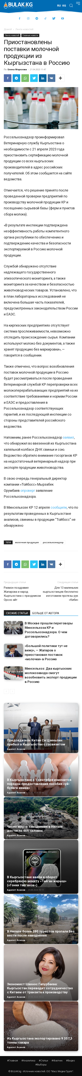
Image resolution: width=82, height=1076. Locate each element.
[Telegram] (36, 18)
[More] (60, 78)
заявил (68, 437)
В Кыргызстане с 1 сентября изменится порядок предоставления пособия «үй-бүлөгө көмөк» (39, 784)
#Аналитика (28, 1060)
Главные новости (30, 35)
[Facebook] (19, 18)
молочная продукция (27, 542)
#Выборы (41, 1064)
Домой (8, 29)
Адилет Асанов (16, 749)
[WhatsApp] (25, 78)
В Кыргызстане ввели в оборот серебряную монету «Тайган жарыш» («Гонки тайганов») (37, 881)
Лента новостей (24, 29)
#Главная (12, 1060)
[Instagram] (28, 18)
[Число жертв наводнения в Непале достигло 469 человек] (41, 818)
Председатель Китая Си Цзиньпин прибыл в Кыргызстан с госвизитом (36, 742)
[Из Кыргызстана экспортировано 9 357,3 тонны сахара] (41, 1026)
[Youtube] (62, 18)
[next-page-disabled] (12, 691)
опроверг (27, 490)
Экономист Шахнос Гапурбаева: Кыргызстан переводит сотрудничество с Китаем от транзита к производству (40, 988)
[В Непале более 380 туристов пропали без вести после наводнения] (41, 919)
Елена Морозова (17, 69)
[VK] (51, 78)
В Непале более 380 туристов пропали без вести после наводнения (40, 933)
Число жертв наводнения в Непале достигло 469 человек (35, 829)
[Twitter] (54, 18)
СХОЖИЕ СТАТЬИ (17, 613)
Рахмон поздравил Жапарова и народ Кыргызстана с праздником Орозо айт (22, 594)
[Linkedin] (43, 78)
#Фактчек (57, 1060)
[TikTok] (45, 18)
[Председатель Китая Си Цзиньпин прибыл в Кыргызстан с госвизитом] (41, 728)
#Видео (70, 1060)
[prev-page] (6, 691)
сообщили (59, 507)
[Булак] (18, 5)
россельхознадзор (53, 542)
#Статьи (43, 1060)
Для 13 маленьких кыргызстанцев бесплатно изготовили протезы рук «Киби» (60, 594)
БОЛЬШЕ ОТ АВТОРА (45, 613)
